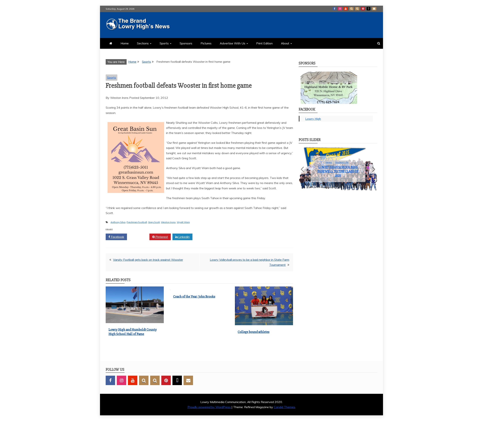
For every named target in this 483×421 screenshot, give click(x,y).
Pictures (206, 43)
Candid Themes (284, 407)
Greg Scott (154, 222)
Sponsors (186, 43)
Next (373, 172)
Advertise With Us (232, 43)
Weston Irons (168, 222)
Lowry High (313, 119)
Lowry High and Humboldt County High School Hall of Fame (132, 331)
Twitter (139, 237)
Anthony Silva (118, 222)
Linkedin (184, 237)
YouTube (346, 8)
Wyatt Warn (183, 222)
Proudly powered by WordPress (210, 407)
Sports (164, 43)
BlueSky (357, 8)
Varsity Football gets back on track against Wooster (148, 260)
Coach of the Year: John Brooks (194, 296)
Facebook (334, 8)
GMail (374, 8)
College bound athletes (253, 332)
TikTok (368, 8)
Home (125, 43)
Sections (143, 43)
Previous (303, 172)
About (285, 43)
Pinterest (363, 8)
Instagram (340, 8)
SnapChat (351, 8)
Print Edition (264, 43)
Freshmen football (137, 222)
